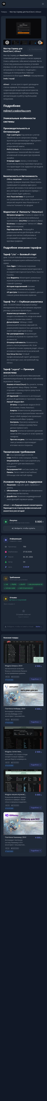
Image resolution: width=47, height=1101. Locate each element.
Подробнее (35, 679)
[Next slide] (40, 42)
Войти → (39, 627)
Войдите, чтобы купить (24, 528)
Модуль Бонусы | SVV (13, 666)
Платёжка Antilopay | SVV (15, 709)
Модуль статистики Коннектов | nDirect (13, 752)
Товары (4, 12)
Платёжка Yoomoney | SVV (15, 837)
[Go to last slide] (7, 42)
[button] (15, 42)
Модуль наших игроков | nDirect (15, 794)
